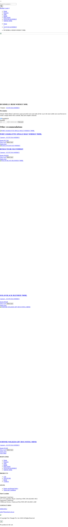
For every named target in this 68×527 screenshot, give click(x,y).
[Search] (1, 6)
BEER (5, 16)
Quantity (2, 120)
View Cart (3, 142)
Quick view (3, 144)
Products (6, 13)
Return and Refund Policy (11, 488)
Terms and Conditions (10, 490)
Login (6, 8)
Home (5, 11)
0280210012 (3, 509)
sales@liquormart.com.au (7, 512)
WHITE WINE (8, 21)
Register (2, 8)
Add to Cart (10, 142)
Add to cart (13, 122)
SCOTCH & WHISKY (10, 19)
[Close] (1, 521)
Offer (5, 14)
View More (3, 453)
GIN (5, 477)
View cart (20, 122)
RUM (5, 480)
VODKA (6, 481)
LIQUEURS (7, 478)
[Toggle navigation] (0, 1)
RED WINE (7, 17)
